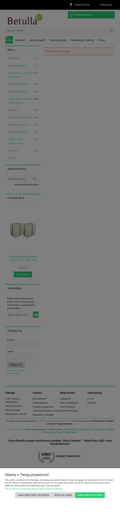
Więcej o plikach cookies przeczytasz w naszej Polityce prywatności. (34, 488)
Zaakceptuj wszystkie (89, 494)
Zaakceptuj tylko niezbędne (33, 494)
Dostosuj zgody (63, 494)
